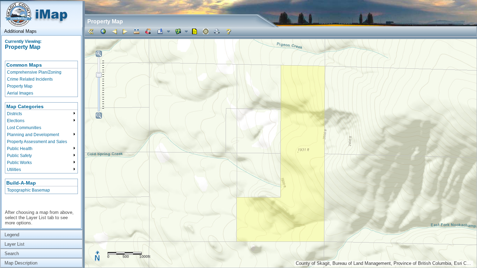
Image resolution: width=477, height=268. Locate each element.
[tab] (41, 31)
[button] (92, 31)
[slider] (99, 74)
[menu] (41, 79)
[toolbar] (280, 32)
